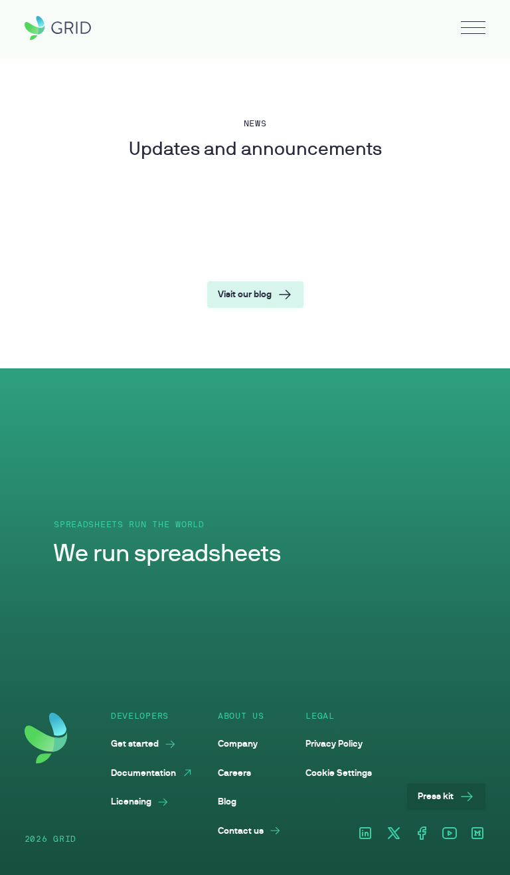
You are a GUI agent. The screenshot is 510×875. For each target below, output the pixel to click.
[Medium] (477, 834)
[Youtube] (450, 834)
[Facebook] (422, 834)
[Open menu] (473, 29)
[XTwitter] (394, 834)
